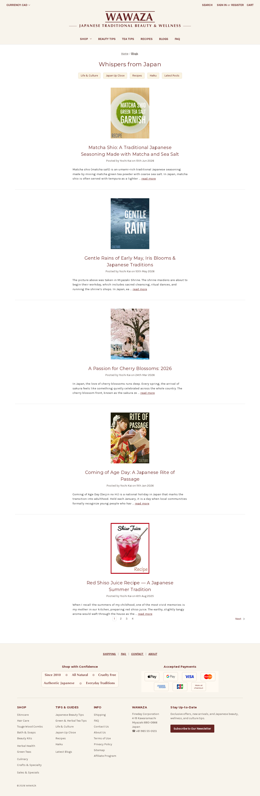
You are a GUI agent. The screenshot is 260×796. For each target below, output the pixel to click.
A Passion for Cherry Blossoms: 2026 (130, 368)
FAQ (177, 39)
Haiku (153, 75)
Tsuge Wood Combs (30, 726)
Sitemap (99, 750)
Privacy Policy (103, 744)
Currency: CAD (16, 5)
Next (238, 619)
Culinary (22, 759)
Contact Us (101, 726)
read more (148, 178)
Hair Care (23, 720)
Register (237, 5)
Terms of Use (102, 738)
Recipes (147, 39)
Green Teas (24, 752)
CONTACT (137, 654)
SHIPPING (109, 654)
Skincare (23, 715)
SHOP (84, 39)
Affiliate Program (105, 756)
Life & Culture (89, 75)
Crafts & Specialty (29, 765)
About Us (100, 732)
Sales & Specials (28, 772)
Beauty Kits (24, 738)
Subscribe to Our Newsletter (192, 728)
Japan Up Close (115, 75)
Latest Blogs (63, 752)
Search (207, 5)
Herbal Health (26, 746)
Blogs (163, 39)
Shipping (100, 715)
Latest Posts (172, 75)
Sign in (222, 5)
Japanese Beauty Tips (69, 715)
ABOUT (152, 654)
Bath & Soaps (26, 732)
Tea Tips (128, 39)
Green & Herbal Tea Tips (71, 720)
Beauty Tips (107, 39)
